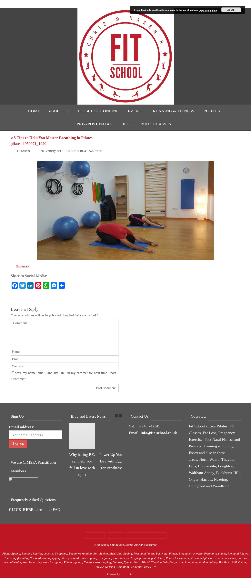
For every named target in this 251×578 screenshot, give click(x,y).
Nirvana (124, 574)
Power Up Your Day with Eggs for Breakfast (111, 461)
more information (208, 9)
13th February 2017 (50, 151)
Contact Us (95, 535)
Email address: (21, 427)
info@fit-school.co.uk (159, 433)
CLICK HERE (21, 509)
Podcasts (115, 535)
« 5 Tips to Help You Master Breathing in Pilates (52, 137)
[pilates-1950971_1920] (125, 210)
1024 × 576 (87, 151)
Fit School (23, 151)
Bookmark (22, 266)
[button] (120, 415)
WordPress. (138, 574)
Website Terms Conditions (146, 535)
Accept (231, 10)
